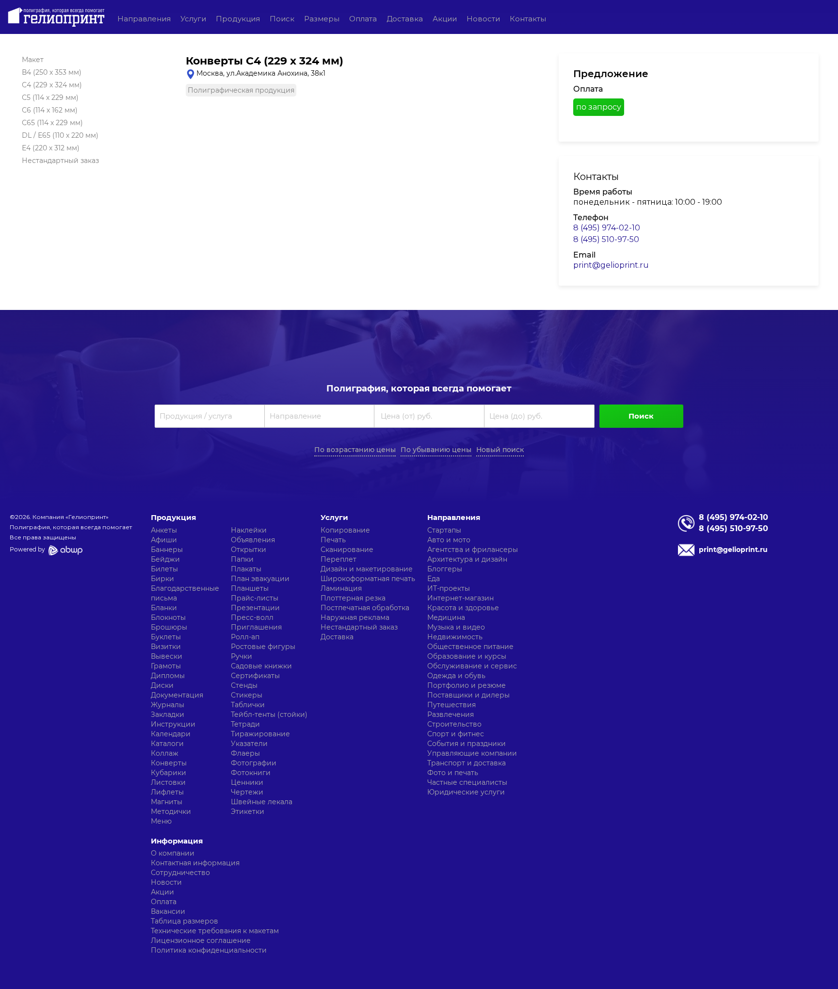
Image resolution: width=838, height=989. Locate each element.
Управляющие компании (472, 753)
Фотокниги (251, 772)
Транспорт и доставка (466, 763)
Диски (162, 685)
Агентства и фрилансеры (472, 549)
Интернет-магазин (460, 598)
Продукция (238, 18)
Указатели (249, 743)
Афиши (164, 539)
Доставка (405, 18)
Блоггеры (444, 569)
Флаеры (245, 753)
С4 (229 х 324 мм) (52, 85)
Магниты (166, 801)
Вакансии (168, 911)
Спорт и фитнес (455, 734)
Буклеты (166, 636)
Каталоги (167, 743)
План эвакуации (260, 578)
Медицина (446, 617)
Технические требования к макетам (215, 930)
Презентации (255, 607)
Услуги (193, 18)
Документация (177, 695)
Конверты (169, 763)
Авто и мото (448, 539)
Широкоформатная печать (368, 578)
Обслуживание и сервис (472, 666)
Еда (433, 578)
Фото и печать (452, 772)
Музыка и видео (456, 627)
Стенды (244, 685)
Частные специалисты (467, 782)
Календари (171, 734)
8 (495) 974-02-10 (606, 227)
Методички (171, 811)
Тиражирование (260, 734)
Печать (333, 539)
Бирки (162, 578)
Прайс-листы (254, 598)
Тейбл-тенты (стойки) (269, 714)
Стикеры (246, 695)
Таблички (248, 704)
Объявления (253, 539)
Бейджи (165, 559)
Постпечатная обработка (365, 607)
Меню (161, 821)
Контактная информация (195, 863)
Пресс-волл (252, 617)
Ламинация (341, 588)
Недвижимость (455, 636)
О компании (172, 853)
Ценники (247, 782)
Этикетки (247, 811)
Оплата (363, 18)
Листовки (168, 782)
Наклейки (249, 530)
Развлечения (450, 714)
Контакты (528, 18)
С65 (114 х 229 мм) (52, 122)
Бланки (164, 607)
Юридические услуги (466, 792)
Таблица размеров (184, 921)
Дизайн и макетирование (367, 569)
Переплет (338, 559)
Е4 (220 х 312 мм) (51, 148)
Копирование (345, 530)
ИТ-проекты (448, 588)
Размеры (321, 18)
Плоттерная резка (353, 598)
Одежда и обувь (456, 675)
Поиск (282, 18)
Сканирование (347, 549)
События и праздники (466, 743)
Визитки (166, 646)
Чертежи (247, 792)
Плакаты (246, 569)
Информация (177, 840)
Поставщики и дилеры (468, 695)
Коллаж (164, 753)
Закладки (167, 714)
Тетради (245, 724)
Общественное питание (470, 646)
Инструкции (173, 724)
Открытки (248, 549)
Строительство (454, 724)
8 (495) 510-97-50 (606, 239)
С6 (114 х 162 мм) (50, 110)
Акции (445, 18)
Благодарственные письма (185, 593)
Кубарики (168, 772)
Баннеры (167, 549)
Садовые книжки (261, 666)
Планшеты (250, 588)
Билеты (164, 569)
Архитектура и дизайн (467, 559)
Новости (483, 18)
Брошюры (169, 627)
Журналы (167, 704)
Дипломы (168, 675)
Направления (144, 18)
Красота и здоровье (463, 607)
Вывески (166, 656)
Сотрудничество (180, 872)
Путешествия (451, 704)
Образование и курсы (466, 656)
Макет (33, 59)
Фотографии (253, 763)
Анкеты (164, 530)
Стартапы (444, 530)
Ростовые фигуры (263, 646)
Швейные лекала (261, 801)
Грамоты (166, 666)
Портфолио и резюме (466, 685)
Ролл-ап (245, 636)
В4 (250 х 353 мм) (51, 72)
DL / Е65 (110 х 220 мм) (60, 135)
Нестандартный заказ (60, 160)
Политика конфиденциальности (209, 950)
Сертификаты (255, 675)
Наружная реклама (355, 617)
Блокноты (168, 617)
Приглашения (256, 627)
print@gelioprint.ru (611, 265)
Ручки (241, 656)
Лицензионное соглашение (201, 940)
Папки (242, 559)
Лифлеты (167, 792)
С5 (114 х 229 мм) (50, 97)
